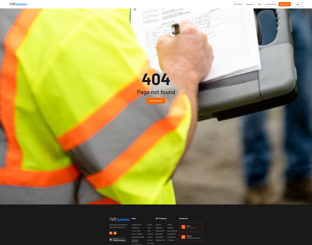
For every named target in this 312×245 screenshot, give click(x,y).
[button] (239, 4)
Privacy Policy (136, 231)
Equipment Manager (138, 237)
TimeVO (169, 224)
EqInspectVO (171, 234)
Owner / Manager (137, 234)
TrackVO (158, 224)
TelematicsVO (160, 231)
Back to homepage (156, 101)
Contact (150, 240)
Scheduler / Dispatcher (135, 240)
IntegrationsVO (160, 240)
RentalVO (170, 228)
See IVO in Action (271, 4)
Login (297, 4)
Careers (150, 237)
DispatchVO (159, 228)
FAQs (149, 228)
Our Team (151, 243)
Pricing (150, 224)
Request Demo (284, 4)
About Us (150, 234)
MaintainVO (159, 234)
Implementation (137, 224)
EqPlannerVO (171, 237)
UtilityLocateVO (172, 231)
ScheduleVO (159, 237)
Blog (149, 231)
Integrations (135, 228)
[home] (19, 4)
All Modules (170, 240)
